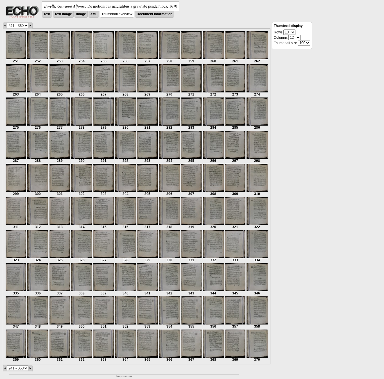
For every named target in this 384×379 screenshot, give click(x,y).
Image (81, 14)
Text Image (63, 14)
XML (93, 14)
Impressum (124, 376)
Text (47, 14)
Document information (154, 14)
